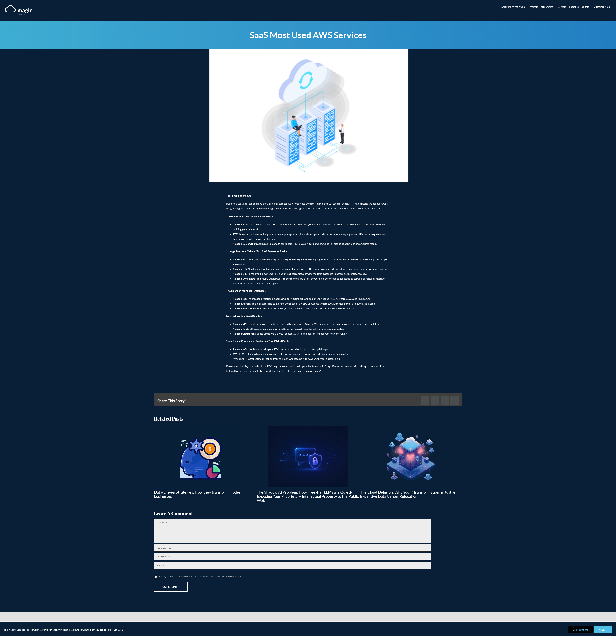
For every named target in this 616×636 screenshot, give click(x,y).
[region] (308, 628)
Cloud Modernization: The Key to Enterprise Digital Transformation (403, 494)
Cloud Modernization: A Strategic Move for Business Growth (307, 492)
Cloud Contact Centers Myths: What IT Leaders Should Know (205, 492)
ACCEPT (603, 629)
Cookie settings (580, 629)
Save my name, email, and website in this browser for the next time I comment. (199, 572)
